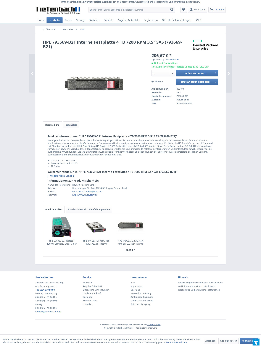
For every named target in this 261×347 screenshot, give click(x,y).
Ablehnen (210, 340)
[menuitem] (132, 10)
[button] (256, 342)
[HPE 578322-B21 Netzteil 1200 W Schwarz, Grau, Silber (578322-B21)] (62, 227)
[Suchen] (172, 10)
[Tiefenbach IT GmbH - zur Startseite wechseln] (58, 10)
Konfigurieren (249, 340)
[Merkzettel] (183, 10)
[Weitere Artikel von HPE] (205, 45)
